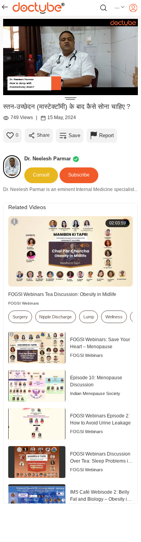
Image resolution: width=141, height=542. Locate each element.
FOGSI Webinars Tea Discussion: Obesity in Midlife (62, 294)
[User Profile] (133, 8)
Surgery (20, 316)
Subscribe (79, 175)
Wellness (114, 316)
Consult (41, 175)
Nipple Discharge (55, 316)
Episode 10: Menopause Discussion (96, 381)
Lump (88, 316)
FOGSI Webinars (23, 303)
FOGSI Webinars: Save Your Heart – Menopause (100, 343)
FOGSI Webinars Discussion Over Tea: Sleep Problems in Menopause (100, 458)
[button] (120, 8)
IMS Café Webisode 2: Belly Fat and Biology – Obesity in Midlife (100, 496)
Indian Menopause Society (95, 393)
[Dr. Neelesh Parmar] (13, 166)
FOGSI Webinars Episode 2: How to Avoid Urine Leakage (100, 419)
